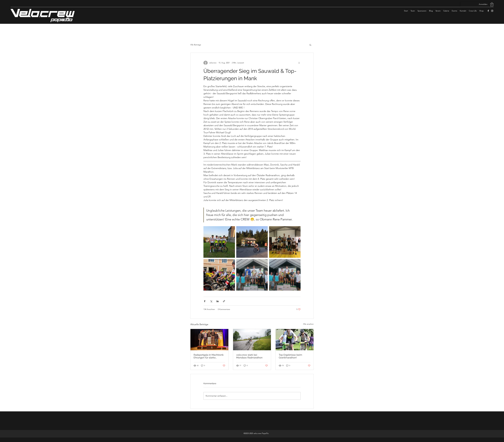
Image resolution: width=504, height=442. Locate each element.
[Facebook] (488, 10)
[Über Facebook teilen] (204, 301)
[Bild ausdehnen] (219, 242)
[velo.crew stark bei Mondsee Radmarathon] (252, 339)
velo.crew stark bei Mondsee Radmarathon (249, 356)
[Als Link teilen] (224, 301)
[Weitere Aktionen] (299, 62)
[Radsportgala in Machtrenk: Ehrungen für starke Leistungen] (209, 339)
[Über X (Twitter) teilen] (211, 301)
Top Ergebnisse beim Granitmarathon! (290, 356)
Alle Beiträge (195, 45)
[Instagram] (492, 10)
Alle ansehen (308, 324)
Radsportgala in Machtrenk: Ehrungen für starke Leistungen (209, 356)
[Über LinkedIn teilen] (217, 301)
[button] (492, 4)
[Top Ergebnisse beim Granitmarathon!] (295, 339)
